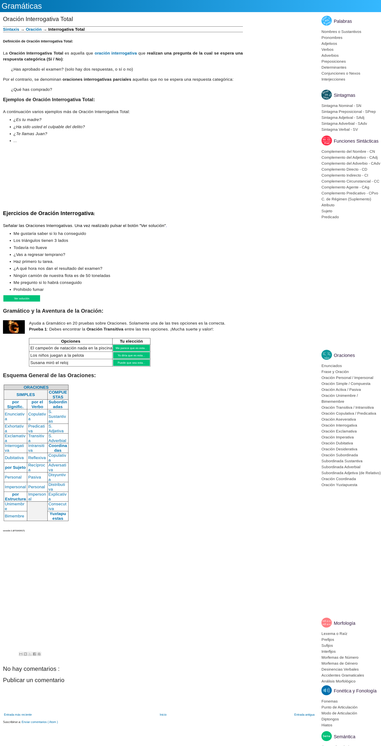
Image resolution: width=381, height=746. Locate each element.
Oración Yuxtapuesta (339, 485)
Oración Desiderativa (339, 449)
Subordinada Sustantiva (342, 461)
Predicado (330, 217)
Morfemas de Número (340, 657)
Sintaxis (11, 29)
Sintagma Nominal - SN (341, 106)
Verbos (327, 49)
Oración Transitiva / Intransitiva (347, 407)
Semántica (344, 736)
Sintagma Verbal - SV (339, 129)
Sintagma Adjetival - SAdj (342, 117)
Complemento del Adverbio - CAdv (350, 163)
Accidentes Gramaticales (342, 675)
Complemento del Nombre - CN (348, 151)
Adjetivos (329, 43)
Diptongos (330, 719)
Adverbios (330, 55)
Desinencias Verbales (340, 669)
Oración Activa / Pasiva (341, 389)
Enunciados (331, 366)
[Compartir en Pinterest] (39, 658)
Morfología (344, 623)
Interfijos (328, 651)
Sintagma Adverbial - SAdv (344, 123)
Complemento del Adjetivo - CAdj (349, 157)
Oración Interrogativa (339, 425)
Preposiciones (333, 61)
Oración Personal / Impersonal (347, 378)
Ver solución (26, 299)
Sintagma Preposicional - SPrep (348, 112)
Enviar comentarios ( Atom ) (40, 725)
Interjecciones (333, 79)
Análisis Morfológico (338, 681)
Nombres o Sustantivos (341, 32)
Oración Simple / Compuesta (345, 384)
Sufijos (327, 645)
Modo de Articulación (339, 713)
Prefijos (327, 639)
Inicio (163, 718)
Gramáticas (22, 6)
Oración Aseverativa (338, 419)
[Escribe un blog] (25, 658)
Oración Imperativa (337, 437)
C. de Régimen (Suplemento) (346, 199)
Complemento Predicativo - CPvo (349, 193)
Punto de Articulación (339, 707)
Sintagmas (344, 95)
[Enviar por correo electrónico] (21, 658)
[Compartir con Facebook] (35, 658)
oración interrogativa (116, 53)
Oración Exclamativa (339, 431)
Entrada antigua (304, 718)
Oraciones (344, 355)
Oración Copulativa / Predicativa (348, 413)
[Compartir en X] (30, 658)
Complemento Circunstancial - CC (350, 181)
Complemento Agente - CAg (345, 187)
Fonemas (329, 701)
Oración (34, 29)
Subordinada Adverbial (340, 467)
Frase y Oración (335, 372)
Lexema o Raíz (334, 634)
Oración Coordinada (338, 479)
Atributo (328, 205)
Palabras (343, 21)
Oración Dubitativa (337, 443)
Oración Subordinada (339, 455)
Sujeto (326, 211)
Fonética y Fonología (355, 690)
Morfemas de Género (339, 663)
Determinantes (333, 67)
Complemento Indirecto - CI (344, 175)
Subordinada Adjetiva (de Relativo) (351, 473)
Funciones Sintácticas (356, 141)
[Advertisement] (279, 54)
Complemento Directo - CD (344, 169)
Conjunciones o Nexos (340, 73)
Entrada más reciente (18, 718)
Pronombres (332, 38)
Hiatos (326, 725)
